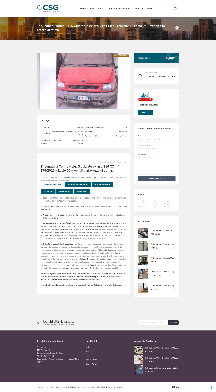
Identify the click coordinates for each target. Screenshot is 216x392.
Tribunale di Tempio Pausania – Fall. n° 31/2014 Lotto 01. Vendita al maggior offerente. (163, 258)
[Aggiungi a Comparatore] (173, 234)
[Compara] (175, 8)
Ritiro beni (82, 191)
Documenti (64, 191)
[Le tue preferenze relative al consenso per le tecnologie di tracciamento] (211, 387)
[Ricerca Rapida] (177, 28)
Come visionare (102, 184)
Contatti (138, 8)
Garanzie (48, 191)
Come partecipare (52, 184)
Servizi (101, 8)
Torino (74, 33)
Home (83, 8)
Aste (91, 8)
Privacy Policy (91, 360)
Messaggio (142, 154)
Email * (141, 135)
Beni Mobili (47, 33)
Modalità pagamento (78, 184)
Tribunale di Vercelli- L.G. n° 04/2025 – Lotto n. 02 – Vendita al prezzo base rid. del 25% (162, 358)
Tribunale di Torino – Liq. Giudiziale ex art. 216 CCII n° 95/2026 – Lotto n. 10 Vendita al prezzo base (163, 285)
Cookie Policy (91, 364)
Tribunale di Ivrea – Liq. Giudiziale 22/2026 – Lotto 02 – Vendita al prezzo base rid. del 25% (162, 368)
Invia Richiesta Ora (157, 178)
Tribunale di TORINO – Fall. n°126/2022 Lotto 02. (163, 230)
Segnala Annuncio (168, 205)
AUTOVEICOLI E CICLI (61, 33)
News (149, 8)
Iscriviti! (173, 322)
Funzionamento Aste (119, 8)
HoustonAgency (116, 387)
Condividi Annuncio (142, 205)
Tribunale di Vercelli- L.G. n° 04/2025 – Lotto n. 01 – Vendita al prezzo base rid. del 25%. (162, 348)
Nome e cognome (145, 145)
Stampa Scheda (155, 205)
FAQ (87, 347)
